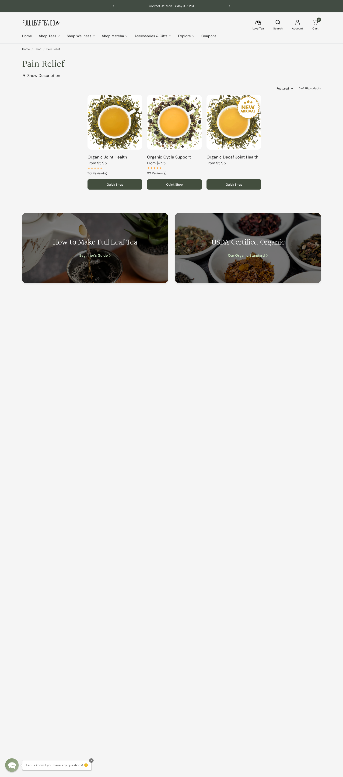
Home (27, 36)
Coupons (209, 36)
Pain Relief (53, 49)
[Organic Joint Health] (115, 122)
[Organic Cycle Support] (174, 122)
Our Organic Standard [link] (246, 255)
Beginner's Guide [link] (93, 255)
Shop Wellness (79, 36)
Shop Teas (47, 36)
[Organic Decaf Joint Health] (233, 122)
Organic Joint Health (107, 157)
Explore (184, 36)
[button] (12, 765)
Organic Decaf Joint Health (232, 157)
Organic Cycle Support (169, 157)
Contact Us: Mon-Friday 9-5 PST (171, 6)
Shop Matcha (113, 36)
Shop (38, 49)
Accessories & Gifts (151, 36)
